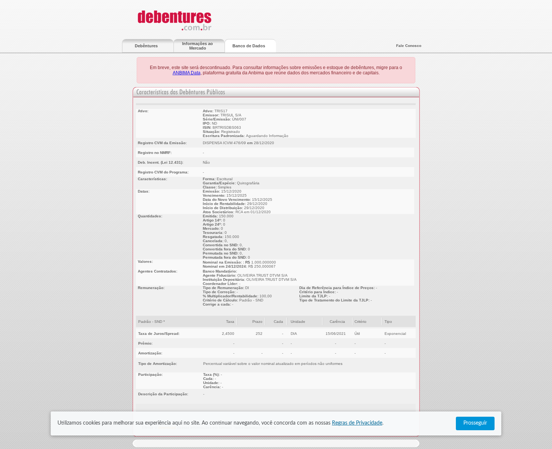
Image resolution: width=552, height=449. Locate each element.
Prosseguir (475, 423)
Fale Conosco (408, 46)
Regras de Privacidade (357, 423)
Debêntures (146, 46)
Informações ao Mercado (197, 45)
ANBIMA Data (187, 72)
